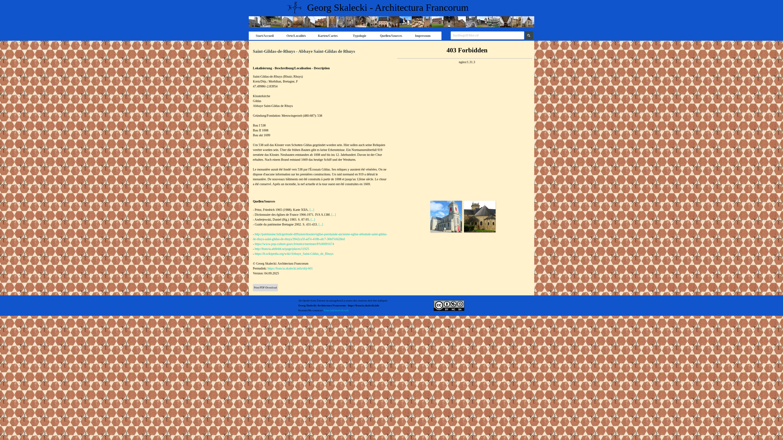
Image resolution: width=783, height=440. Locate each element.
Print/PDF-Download (265, 287)
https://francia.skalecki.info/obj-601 (290, 268)
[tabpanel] (320, 51)
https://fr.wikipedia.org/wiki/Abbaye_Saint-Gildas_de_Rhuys (294, 253)
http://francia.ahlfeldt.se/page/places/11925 (282, 249)
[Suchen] (529, 35)
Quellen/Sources (391, 35)
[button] (446, 216)
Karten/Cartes (328, 35)
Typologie (359, 35)
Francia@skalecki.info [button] (336, 310)
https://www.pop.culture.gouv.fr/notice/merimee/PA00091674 (294, 244)
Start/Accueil (265, 35)
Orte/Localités (296, 35)
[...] (312, 209)
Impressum (422, 35)
